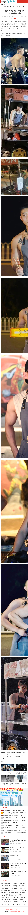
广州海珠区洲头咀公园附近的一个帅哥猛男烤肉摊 (13, 6)
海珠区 (24, 752)
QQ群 (16, 909)
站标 (19, 909)
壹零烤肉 (10, 752)
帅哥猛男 (14, 752)
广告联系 (12, 909)
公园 (7, 752)
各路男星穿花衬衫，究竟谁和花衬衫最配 (12, 899)
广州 (17, 752)
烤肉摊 (4, 754)
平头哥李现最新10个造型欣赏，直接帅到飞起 (16, 756)
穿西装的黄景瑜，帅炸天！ (17, 856)
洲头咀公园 (20, 752)
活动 (21, 909)
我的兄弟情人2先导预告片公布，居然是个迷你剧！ (18, 848)
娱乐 (5, 4)
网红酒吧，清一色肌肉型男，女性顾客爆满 (13, 828)
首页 (2, 4)
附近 (7, 754)
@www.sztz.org (14, 18)
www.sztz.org (21, 911)
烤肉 (2, 754)
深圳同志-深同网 (13, 911)
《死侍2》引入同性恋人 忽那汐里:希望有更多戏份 (18, 864)
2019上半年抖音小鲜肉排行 (9, 823)
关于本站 (8, 909)
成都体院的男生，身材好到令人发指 (12, 815)
